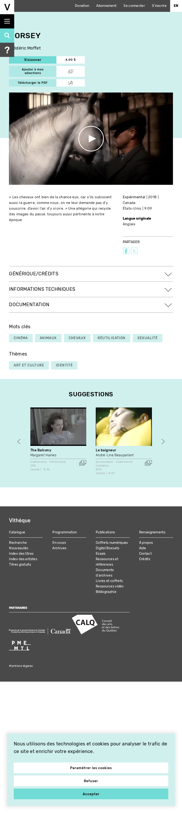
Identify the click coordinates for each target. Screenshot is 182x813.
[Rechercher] (7, 35)
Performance (58, 461)
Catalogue (17, 532)
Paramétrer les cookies (91, 768)
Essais (101, 554)
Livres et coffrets (109, 581)
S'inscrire (159, 6)
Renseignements (152, 532)
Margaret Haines (43, 455)
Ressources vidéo (110, 586)
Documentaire (104, 461)
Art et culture (29, 365)
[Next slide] (163, 441)
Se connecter (134, 6)
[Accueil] (7, 7)
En (176, 6)
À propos (146, 543)
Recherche (18, 543)
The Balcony (40, 450)
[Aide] (7, 50)
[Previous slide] (18, 441)
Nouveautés (18, 548)
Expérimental (134, 197)
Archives (59, 548)
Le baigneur (106, 450)
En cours (59, 543)
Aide (142, 548)
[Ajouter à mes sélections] (82, 463)
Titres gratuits (20, 565)
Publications (105, 532)
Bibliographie (106, 592)
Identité (64, 365)
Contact (145, 554)
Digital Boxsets (107, 548)
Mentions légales (21, 666)
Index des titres (21, 554)
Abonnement (106, 6)
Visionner (40, 60)
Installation (102, 465)
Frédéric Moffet (25, 48)
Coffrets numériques (112, 543)
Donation (82, 6)
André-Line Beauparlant (115, 455)
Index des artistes (23, 559)
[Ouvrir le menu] (7, 21)
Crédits (144, 559)
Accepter (91, 794)
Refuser (91, 781)
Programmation (64, 532)
